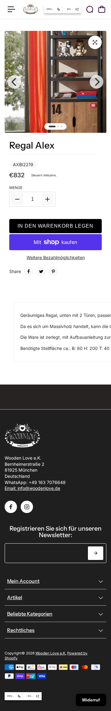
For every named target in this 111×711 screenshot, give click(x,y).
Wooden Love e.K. (50, 653)
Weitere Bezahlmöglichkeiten (56, 257)
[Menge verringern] (17, 199)
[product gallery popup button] (95, 42)
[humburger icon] (11, 9)
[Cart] (101, 9)
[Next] (96, 82)
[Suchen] (89, 9)
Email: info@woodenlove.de (32, 488)
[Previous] (14, 82)
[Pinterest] (53, 271)
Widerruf (91, 699)
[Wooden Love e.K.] (30, 9)
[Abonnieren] (96, 553)
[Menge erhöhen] (47, 199)
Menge (16, 187)
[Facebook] (28, 271)
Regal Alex (32, 145)
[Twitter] (41, 271)
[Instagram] (27, 507)
